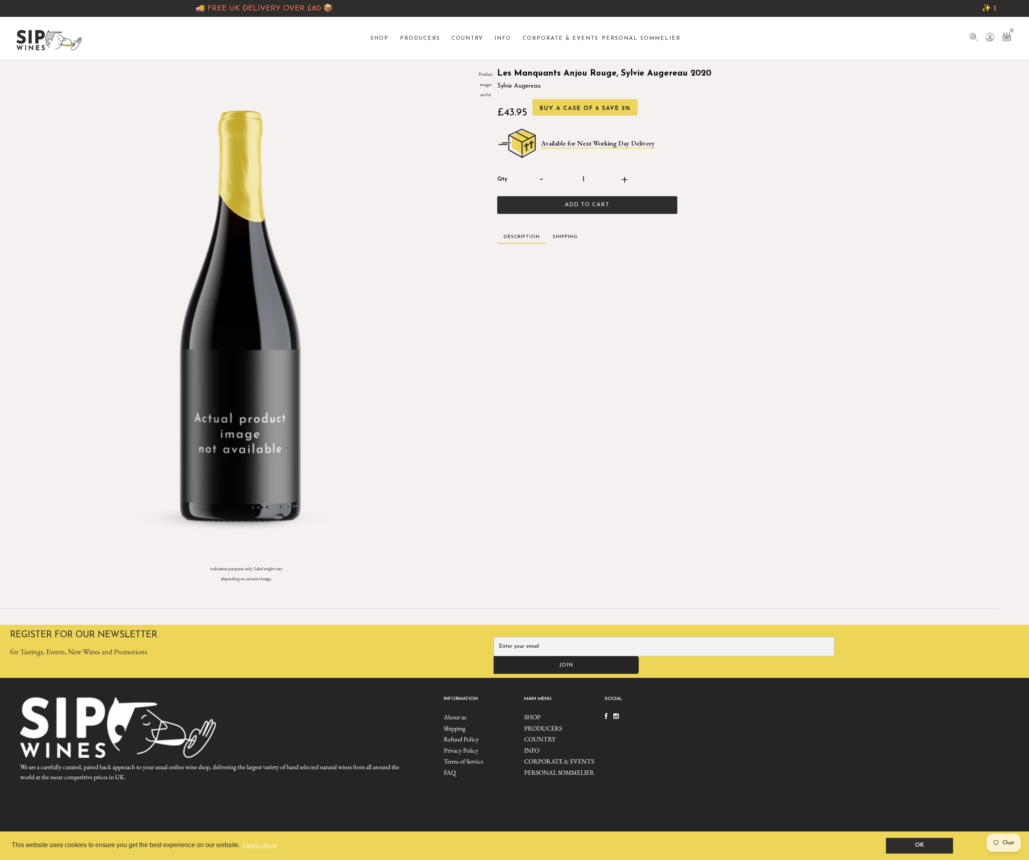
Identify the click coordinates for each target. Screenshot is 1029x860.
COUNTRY (467, 38)
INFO (502, 38)
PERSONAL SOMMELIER (641, 38)
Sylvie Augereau (519, 86)
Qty (502, 179)
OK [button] (919, 845)
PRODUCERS (420, 38)
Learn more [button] (260, 845)
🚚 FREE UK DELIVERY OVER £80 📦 (220, 8)
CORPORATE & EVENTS (561, 38)
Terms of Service (463, 761)
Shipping (454, 728)
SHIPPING (565, 236)
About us (455, 717)
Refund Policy (461, 739)
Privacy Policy (461, 750)
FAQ (450, 772)
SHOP (380, 38)
